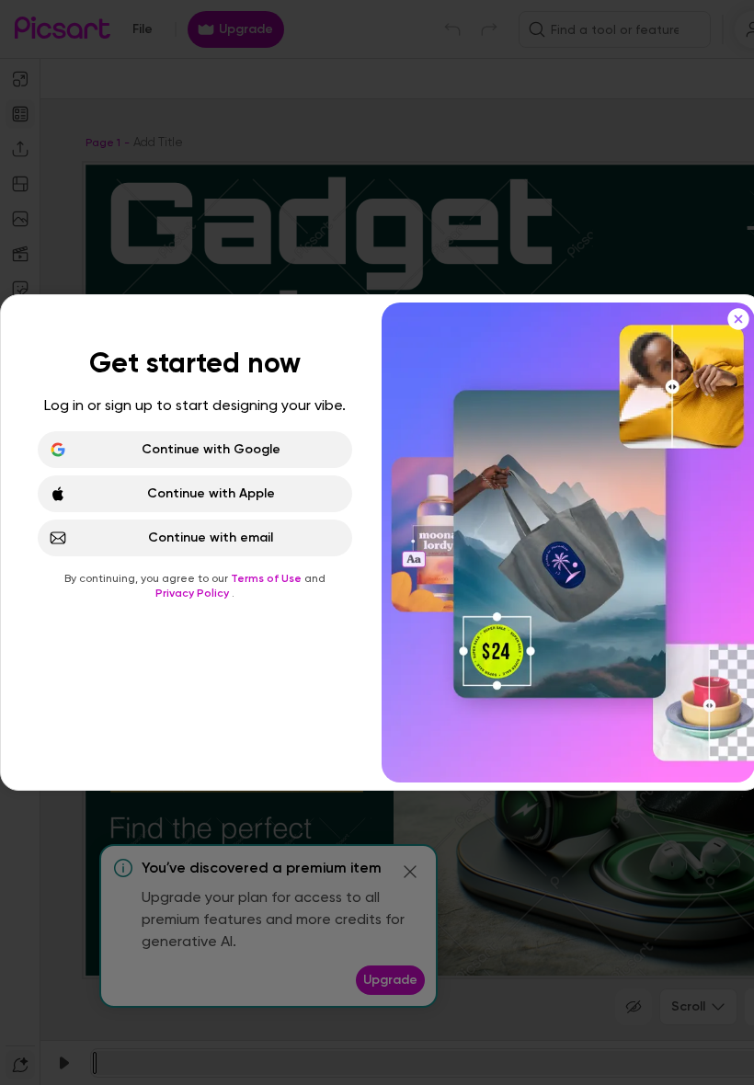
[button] (377, 542)
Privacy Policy (193, 593)
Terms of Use (267, 578)
